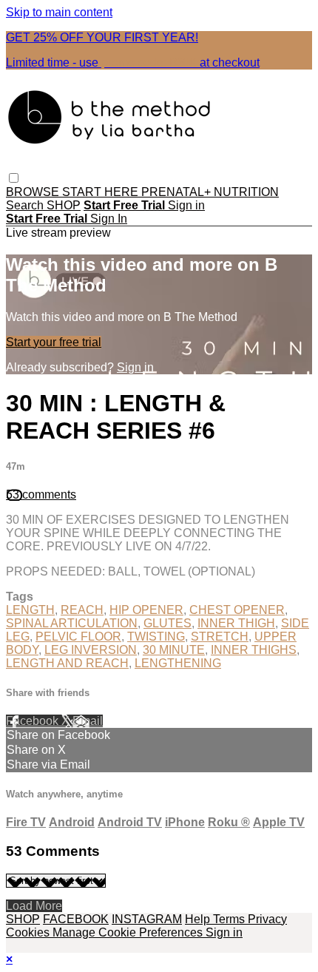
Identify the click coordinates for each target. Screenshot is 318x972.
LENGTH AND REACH (67, 663)
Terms (230, 919)
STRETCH (219, 636)
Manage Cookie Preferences (129, 932)
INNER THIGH (236, 623)
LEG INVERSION (90, 650)
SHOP (64, 205)
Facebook (33, 721)
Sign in (186, 205)
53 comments (41, 494)
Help (199, 919)
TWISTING (156, 636)
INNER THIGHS (254, 650)
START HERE (101, 192)
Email (87, 721)
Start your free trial (53, 342)
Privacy (267, 919)
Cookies (29, 932)
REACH (82, 610)
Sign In (108, 218)
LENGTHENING (178, 663)
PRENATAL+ (177, 192)
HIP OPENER (146, 610)
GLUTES (167, 623)
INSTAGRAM (147, 919)
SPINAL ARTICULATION (72, 623)
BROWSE (34, 192)
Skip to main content (59, 12)
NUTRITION (246, 192)
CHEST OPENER (237, 610)
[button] (13, 178)
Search (26, 205)
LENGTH (30, 610)
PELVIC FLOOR (78, 636)
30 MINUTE (174, 650)
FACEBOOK (76, 919)
